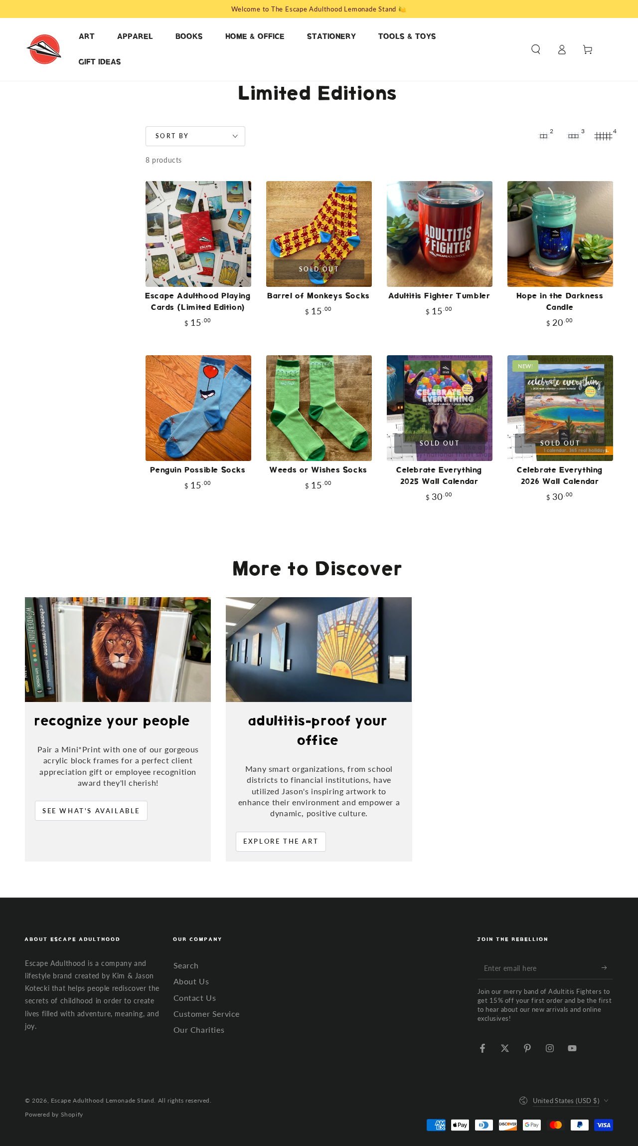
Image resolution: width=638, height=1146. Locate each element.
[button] (536, 49)
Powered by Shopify (54, 1114)
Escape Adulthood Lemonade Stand (103, 1100)
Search (186, 965)
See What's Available (91, 811)
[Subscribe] (607, 968)
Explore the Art (281, 841)
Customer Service (206, 1013)
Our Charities (199, 1029)
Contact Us (194, 997)
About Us (191, 981)
